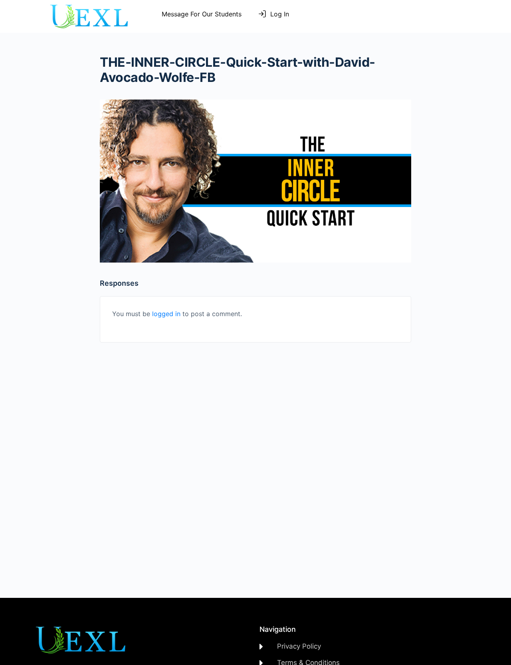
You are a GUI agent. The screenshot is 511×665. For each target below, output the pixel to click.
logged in (166, 314)
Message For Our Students (202, 14)
